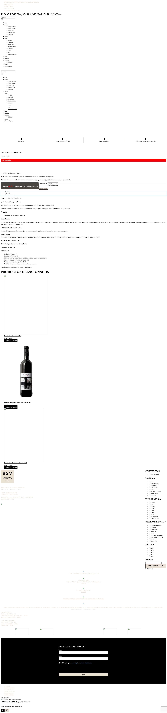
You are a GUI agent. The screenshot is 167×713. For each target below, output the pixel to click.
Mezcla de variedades (156, 535)
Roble (152, 510)
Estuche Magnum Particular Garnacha (17, 402)
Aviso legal (7, 686)
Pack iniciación (155, 474)
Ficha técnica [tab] (7, 193)
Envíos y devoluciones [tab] (9, 194)
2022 (152, 552)
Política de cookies (8, 689)
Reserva (153, 508)
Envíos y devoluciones (9, 691)
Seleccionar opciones (11, 340)
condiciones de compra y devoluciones (21, 267)
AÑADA (148, 545)
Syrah (152, 539)
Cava (152, 504)
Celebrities (153, 485)
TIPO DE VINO (152, 499)
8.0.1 (152, 481)
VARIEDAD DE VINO (154, 522)
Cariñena (153, 527)
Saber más (83, 583)
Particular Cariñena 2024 (12, 336)
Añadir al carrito (43, 188)
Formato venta (43, 183)
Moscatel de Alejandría (157, 537)
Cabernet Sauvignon (156, 525)
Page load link (5, 698)
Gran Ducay (154, 487)
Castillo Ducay (155, 483)
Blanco (153, 502)
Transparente (154, 516)
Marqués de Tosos (156, 491)
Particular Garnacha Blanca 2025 (15, 463)
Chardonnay (154, 529)
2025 (152, 556)
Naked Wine (154, 493)
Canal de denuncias (9, 693)
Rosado (153, 512)
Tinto (152, 514)
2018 (152, 548)
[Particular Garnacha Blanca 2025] (85, 435)
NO (6, 710)
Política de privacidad (9, 688)
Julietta (152, 489)
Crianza (153, 506)
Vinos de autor (155, 518)
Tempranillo (154, 541)
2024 (152, 554)
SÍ (2, 710)
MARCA (149, 478)
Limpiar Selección (53, 185)
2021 (152, 550)
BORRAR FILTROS (155, 566)
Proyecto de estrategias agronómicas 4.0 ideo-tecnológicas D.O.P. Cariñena (83, 599)
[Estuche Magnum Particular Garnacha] (85, 372)
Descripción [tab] (7, 191)
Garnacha (153, 531)
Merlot (152, 533)
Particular (153, 495)
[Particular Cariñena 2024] (85, 305)
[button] (4, 212)
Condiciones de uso (9, 694)
